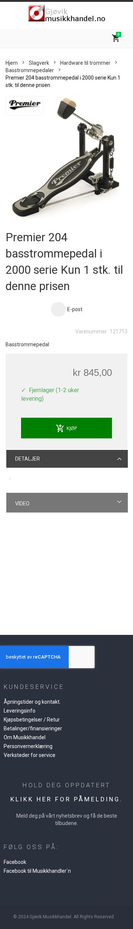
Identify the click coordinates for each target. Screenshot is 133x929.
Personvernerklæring (28, 746)
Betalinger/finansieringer (33, 728)
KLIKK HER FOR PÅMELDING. (66, 799)
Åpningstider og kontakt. (32, 702)
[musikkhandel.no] (66, 14)
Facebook (15, 862)
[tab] (67, 458)
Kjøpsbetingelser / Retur (32, 720)
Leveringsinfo (19, 711)
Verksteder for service (29, 755)
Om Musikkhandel (24, 737)
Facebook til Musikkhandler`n (37, 871)
